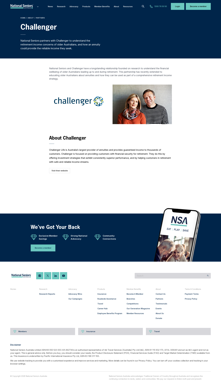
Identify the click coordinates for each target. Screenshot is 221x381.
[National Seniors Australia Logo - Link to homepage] (24, 6)
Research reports (47, 294)
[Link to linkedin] (55, 275)
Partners (40, 18)
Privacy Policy (191, 299)
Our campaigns (75, 299)
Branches (131, 299)
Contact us (160, 294)
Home (22, 18)
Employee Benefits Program (109, 313)
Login (177, 6)
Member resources (135, 313)
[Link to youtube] (63, 275)
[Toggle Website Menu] (38, 6)
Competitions (133, 304)
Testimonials (161, 304)
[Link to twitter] (47, 275)
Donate (159, 318)
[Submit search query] (208, 276)
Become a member (198, 6)
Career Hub (102, 308)
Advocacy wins (75, 294)
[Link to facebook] (39, 275)
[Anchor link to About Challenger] (46, 137)
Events (159, 308)
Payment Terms (192, 294)
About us (160, 313)
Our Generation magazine (138, 308)
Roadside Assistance (106, 299)
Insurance (101, 294)
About (31, 18)
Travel (100, 304)
